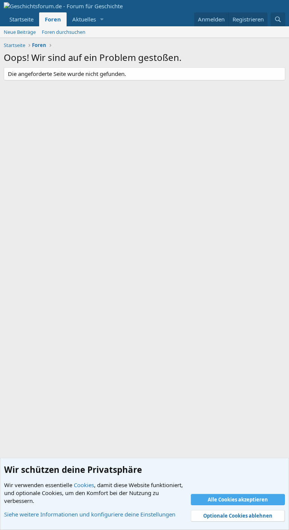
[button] (102, 19)
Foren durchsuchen (63, 32)
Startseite (21, 19)
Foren (53, 19)
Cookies (84, 485)
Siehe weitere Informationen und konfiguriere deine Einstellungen (89, 514)
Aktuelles (84, 19)
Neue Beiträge (20, 32)
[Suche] (278, 19)
